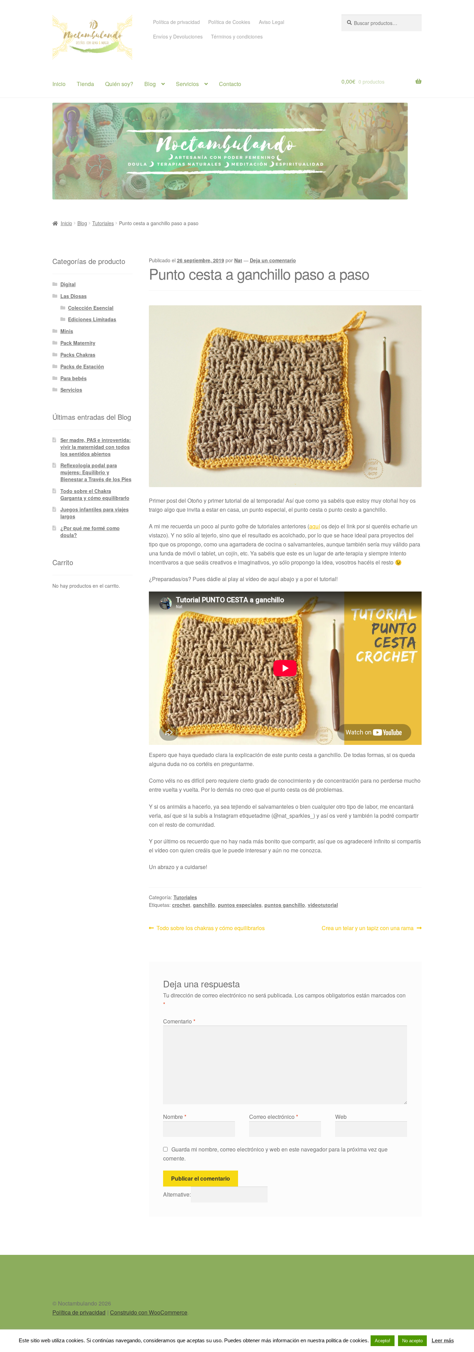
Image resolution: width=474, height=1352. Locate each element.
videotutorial (323, 904)
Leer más (443, 1340)
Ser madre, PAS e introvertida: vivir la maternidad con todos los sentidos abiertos (95, 446)
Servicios (187, 84)
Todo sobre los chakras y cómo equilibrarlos (210, 928)
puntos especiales (240, 904)
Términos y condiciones (237, 36)
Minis (66, 331)
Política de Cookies (229, 21)
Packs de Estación (82, 366)
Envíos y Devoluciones (178, 36)
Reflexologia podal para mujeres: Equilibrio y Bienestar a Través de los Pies (96, 472)
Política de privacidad (176, 21)
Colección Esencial (90, 307)
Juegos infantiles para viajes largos (94, 513)
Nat (238, 260)
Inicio (59, 84)
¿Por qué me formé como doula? (90, 531)
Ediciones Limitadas (92, 319)
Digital (68, 284)
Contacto (230, 84)
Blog (150, 84)
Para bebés (73, 378)
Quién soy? (119, 84)
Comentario (179, 1021)
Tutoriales (103, 223)
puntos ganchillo (284, 904)
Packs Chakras (77, 354)
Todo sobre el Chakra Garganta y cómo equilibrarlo (94, 494)
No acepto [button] (412, 1340)
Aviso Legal (271, 21)
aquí (314, 526)
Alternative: (177, 1194)
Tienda (85, 84)
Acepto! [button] (382, 1340)
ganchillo (204, 904)
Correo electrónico (273, 1117)
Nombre (174, 1117)
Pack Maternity (77, 342)
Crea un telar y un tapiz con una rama (368, 928)
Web (341, 1117)
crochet (181, 904)
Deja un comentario (273, 260)
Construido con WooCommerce (148, 1312)
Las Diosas (73, 295)
